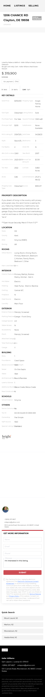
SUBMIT (22, 572)
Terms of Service (35, 594)
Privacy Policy (14, 596)
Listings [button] (19, 5)
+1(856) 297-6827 (10, 519)
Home (7, 5)
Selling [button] (33, 5)
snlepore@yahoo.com (12, 522)
